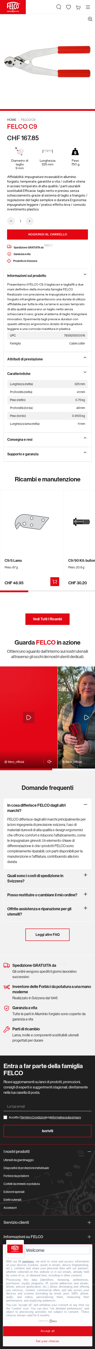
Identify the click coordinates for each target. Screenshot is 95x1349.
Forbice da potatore (16, 1176)
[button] (58, 7)
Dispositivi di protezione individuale (26, 1168)
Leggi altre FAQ (48, 935)
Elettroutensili (12, 1199)
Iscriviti (47, 1131)
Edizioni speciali (14, 1192)
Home (11, 119)
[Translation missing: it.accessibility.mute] (48, 761)
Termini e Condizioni (33, 1117)
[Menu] (88, 7)
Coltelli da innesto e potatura (22, 1184)
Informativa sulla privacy (65, 1117)
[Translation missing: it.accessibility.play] (28, 717)
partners (28, 1261)
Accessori (10, 1207)
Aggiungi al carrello (47, 234)
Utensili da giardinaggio (19, 1160)
